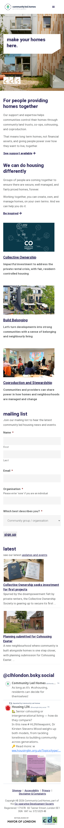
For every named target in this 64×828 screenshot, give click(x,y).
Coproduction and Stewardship (27, 383)
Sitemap (16, 790)
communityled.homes (20, 7)
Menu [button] (55, 7)
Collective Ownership (19, 257)
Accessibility (32, 790)
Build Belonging (15, 320)
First (6, 447)
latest (9, 549)
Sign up (10, 534)
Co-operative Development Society (34, 804)
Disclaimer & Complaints (32, 793)
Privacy (46, 790)
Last (6, 460)
